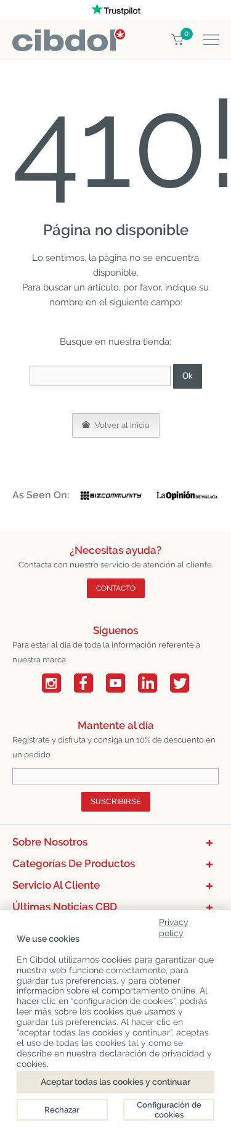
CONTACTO (116, 588)
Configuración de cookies (169, 1109)
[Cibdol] (68, 36)
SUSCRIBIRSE (116, 801)
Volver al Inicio (121, 425)
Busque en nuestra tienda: (115, 341)
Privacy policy (173, 925)
